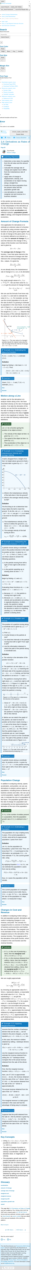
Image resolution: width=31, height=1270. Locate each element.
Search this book (4, 31)
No (10, 1239)
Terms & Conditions (22, 1259)
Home (9, 137)
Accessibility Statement (7, 1261)
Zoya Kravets (6, 1216)
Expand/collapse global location (29, 137)
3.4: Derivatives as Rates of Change (20, 1208)
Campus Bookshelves (22, 137)
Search (3, 1268)
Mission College (11, 152)
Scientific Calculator (8, 94)
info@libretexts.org (9, 1263)
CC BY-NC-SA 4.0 (22, 1212)
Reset (2, 48)
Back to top (4, 1224)
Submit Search (5, 37)
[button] (6, 106)
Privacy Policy (12, 1259)
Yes (4, 1239)
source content (16, 1216)
